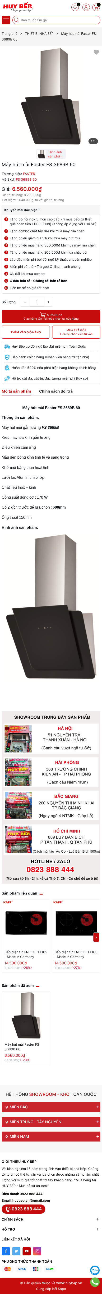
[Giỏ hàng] (96, 7)
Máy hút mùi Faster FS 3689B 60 (22, 1046)
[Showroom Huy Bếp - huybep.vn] (18, 7)
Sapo (62, 1289)
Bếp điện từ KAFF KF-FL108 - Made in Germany (76, 954)
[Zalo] (95, 1270)
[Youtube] (27, 1251)
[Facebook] (6, 1251)
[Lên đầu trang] (95, 1258)
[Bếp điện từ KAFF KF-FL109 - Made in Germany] (26, 923)
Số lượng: (9, 302)
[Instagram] (37, 1251)
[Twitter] (16, 1251)
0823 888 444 (31, 1194)
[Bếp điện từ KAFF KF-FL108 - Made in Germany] (76, 923)
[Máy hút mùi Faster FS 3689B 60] (26, 1015)
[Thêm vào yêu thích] (96, 52)
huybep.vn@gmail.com (31, 1200)
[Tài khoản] (86, 7)
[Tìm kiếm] (17, 20)
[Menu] (6, 20)
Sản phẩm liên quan (19, 893)
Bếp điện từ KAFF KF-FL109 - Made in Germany (26, 954)
